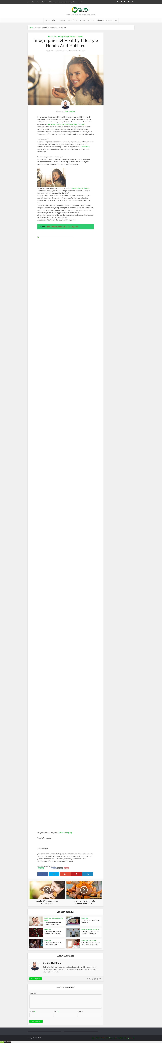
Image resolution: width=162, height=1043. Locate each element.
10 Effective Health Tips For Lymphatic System (52, 932)
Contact (39, 2)
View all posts (35, 979)
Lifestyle (80, 36)
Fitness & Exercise (86, 929)
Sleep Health (92, 940)
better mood (85, 147)
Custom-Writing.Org (65, 833)
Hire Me (109, 20)
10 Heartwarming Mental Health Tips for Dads (53, 923)
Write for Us (52, 2)
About (34, 2)
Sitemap (100, 20)
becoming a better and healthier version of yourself (66, 124)
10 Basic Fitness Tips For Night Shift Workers (90, 932)
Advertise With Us (62, 2)
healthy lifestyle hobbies (81, 188)
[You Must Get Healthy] (81, 9)
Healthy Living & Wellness (67, 36)
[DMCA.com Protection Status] (5, 1042)
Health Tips (52, 36)
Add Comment (60, 51)
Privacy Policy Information (76, 2)
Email (56, 1012)
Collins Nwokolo (73, 51)
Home (29, 2)
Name (32, 1012)
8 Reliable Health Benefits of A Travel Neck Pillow (90, 944)
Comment (32, 993)
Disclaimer (45, 2)
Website (80, 1012)
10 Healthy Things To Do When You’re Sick (53, 944)
